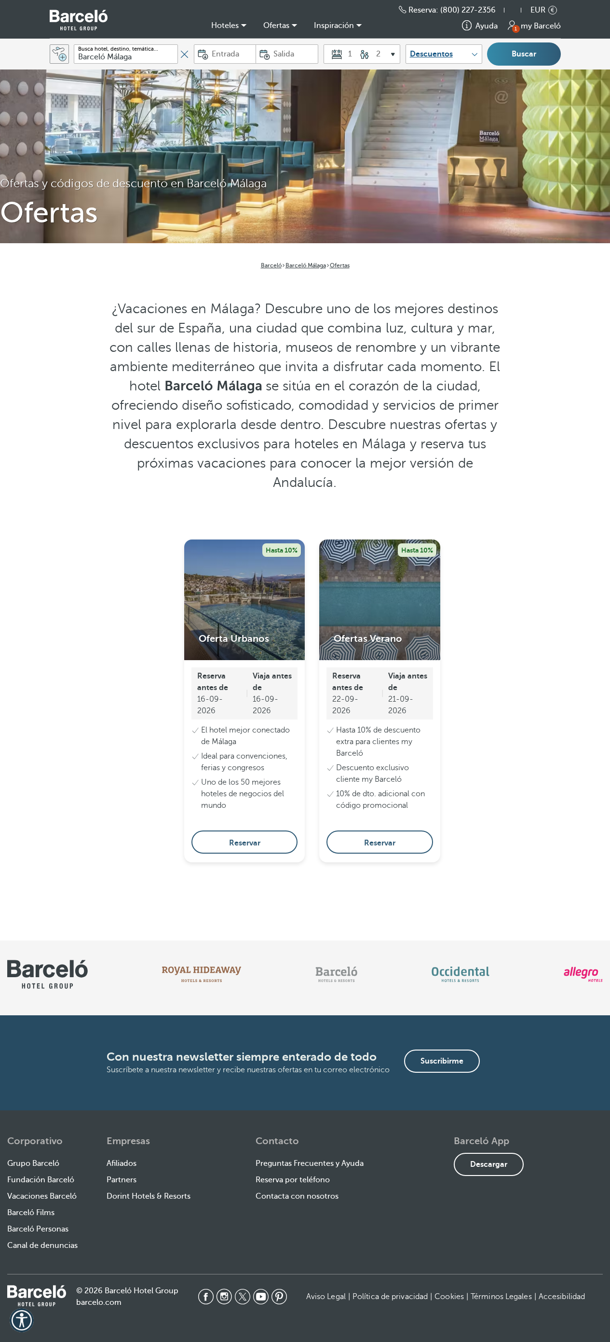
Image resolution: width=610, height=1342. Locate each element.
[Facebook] (206, 1296)
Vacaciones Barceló (42, 1196)
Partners (121, 1180)
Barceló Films (30, 1212)
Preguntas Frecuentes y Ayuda (310, 1163)
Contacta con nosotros (297, 1196)
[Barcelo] (336, 974)
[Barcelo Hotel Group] (36, 1295)
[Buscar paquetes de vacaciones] (59, 54)
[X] (242, 1296)
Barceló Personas (37, 1229)
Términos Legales (501, 1296)
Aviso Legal (326, 1296)
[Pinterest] (279, 1296)
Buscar (524, 54)
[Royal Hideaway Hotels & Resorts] (201, 974)
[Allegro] (583, 974)
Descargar (488, 1164)
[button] (517, 10)
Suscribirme (441, 1061)
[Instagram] (224, 1296)
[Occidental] (460, 974)
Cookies (449, 1296)
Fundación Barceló (40, 1180)
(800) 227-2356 (468, 10)
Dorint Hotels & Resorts (148, 1196)
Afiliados (121, 1163)
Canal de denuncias (42, 1245)
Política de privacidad (390, 1296)
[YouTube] (261, 1296)
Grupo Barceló (33, 1163)
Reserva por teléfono (293, 1180)
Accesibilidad (562, 1296)
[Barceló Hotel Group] (79, 20)
